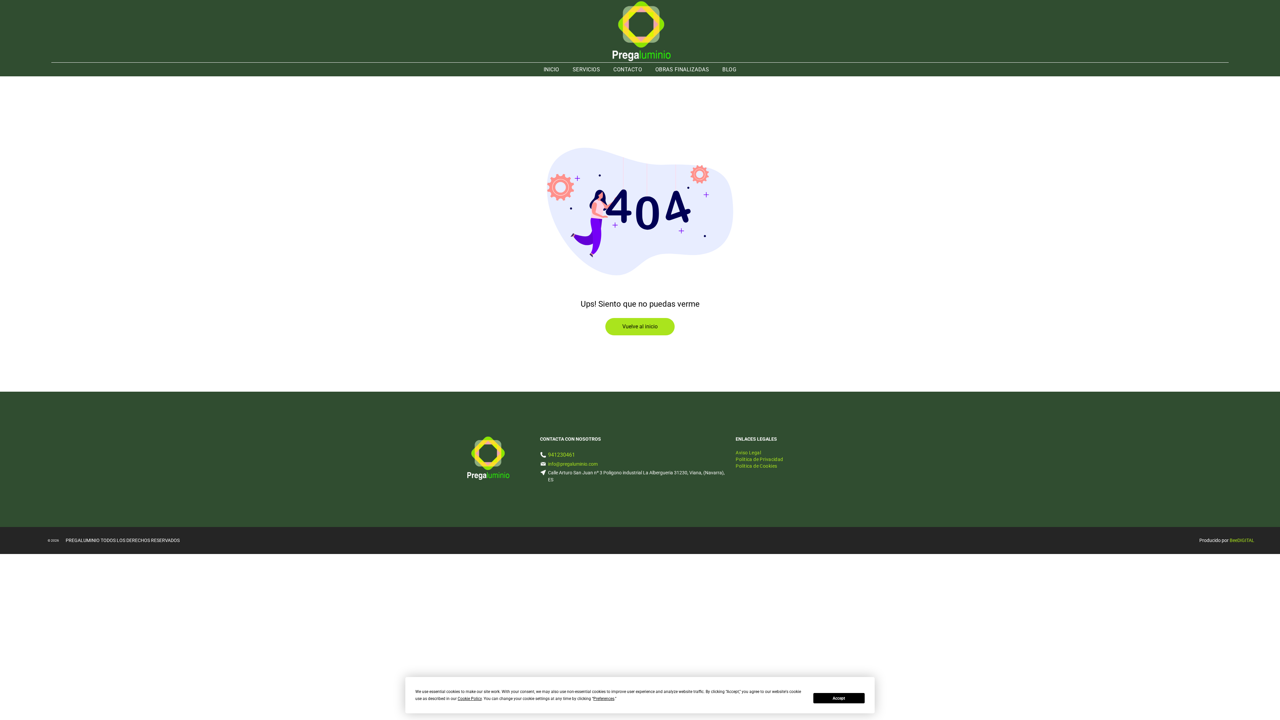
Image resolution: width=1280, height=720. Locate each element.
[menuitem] (551, 69)
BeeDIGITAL (1242, 540)
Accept (839, 698)
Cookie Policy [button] (470, 698)
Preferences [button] (603, 698)
